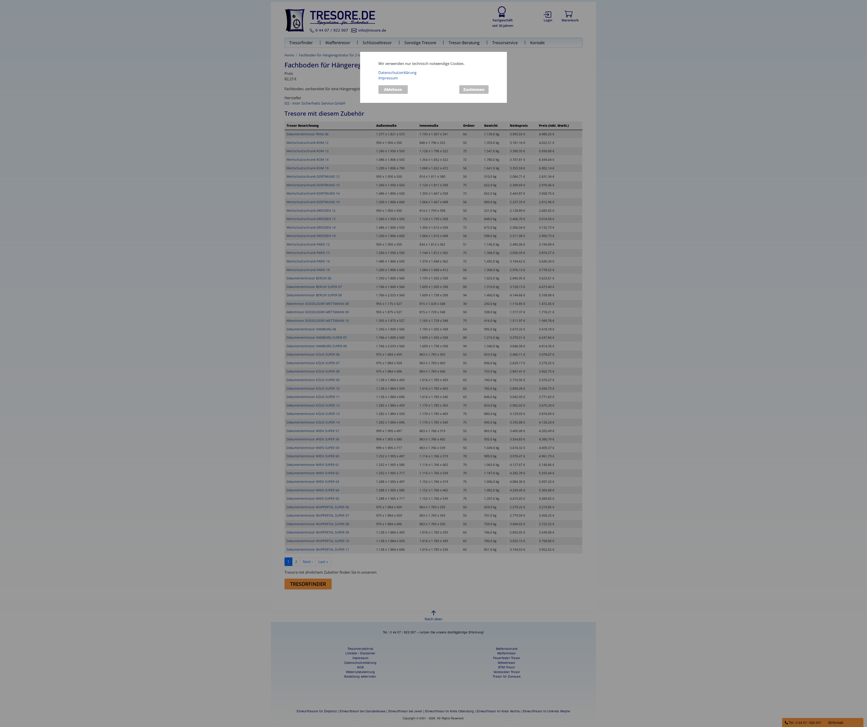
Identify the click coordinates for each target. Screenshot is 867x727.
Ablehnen (393, 89)
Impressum (388, 78)
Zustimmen (474, 89)
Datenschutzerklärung (397, 72)
